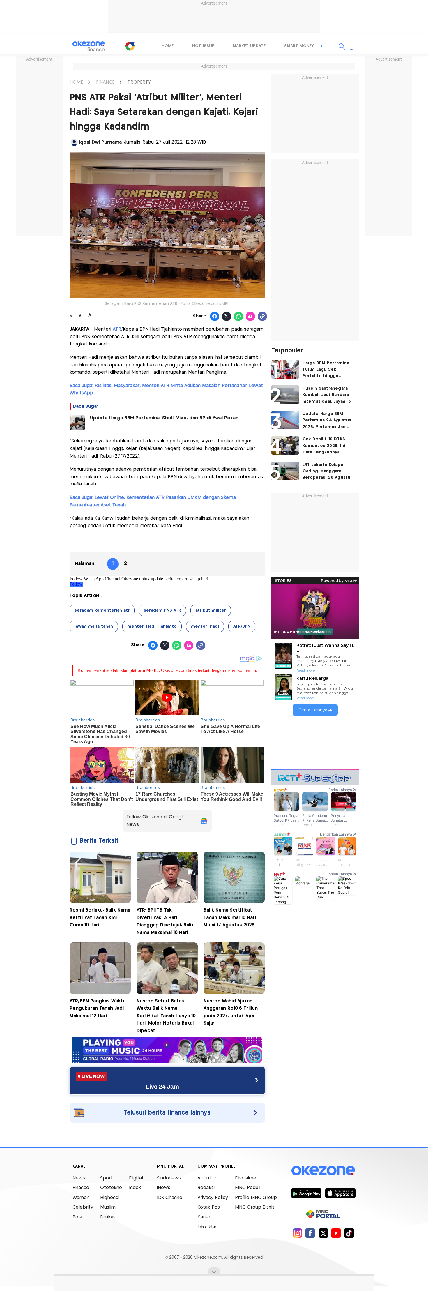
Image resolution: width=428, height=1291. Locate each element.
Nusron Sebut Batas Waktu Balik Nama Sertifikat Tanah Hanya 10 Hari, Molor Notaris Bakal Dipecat (166, 1016)
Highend (109, 1197)
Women (80, 1197)
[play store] (306, 1193)
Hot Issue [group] (203, 46)
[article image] (285, 369)
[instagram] (297, 1233)
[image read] (77, 422)
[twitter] (323, 1233)
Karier (203, 1217)
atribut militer (210, 610)
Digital (136, 1178)
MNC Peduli (247, 1188)
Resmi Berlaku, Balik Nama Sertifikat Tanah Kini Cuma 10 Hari (100, 917)
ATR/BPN (241, 626)
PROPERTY (139, 82)
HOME (76, 82)
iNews (163, 1188)
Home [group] (168, 46)
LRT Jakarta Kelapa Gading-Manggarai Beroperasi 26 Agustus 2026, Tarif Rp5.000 (328, 472)
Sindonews (169, 1178)
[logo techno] (88, 46)
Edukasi (108, 1217)
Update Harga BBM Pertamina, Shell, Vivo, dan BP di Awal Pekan (164, 418)
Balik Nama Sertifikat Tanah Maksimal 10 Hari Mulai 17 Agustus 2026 (230, 917)
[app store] (340, 1193)
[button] (322, 46)
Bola (77, 1217)
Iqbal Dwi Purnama (100, 142)
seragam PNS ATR (162, 610)
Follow (76, 584)
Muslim (108, 1207)
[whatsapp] (238, 316)
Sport (106, 1178)
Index (135, 1188)
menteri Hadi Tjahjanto (152, 626)
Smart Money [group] (299, 46)
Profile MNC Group (256, 1197)
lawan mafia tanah (94, 626)
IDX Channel (170, 1197)
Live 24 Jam (162, 1086)
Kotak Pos (208, 1207)
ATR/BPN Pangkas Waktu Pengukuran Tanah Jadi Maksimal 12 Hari (98, 1008)
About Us (207, 1178)
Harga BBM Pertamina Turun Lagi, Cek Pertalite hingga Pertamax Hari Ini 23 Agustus (326, 370)
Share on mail (250, 316)
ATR (117, 329)
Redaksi (206, 1188)
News (78, 1178)
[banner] (167, 1061)
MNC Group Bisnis (255, 1207)
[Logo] (130, 46)
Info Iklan (207, 1227)
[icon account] (74, 142)
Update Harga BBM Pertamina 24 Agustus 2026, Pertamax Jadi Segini (327, 421)
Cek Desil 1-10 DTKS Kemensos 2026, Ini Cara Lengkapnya (324, 445)
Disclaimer (246, 1178)
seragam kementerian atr (102, 610)
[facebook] (310, 1233)
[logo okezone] (323, 1170)
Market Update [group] (249, 46)
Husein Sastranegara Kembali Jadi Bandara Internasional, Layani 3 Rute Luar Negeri (327, 395)
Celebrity (82, 1207)
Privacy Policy (212, 1197)
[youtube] (336, 1233)
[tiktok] (349, 1233)
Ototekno (111, 1188)
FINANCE (105, 82)
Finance (80, 1188)
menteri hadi (205, 626)
